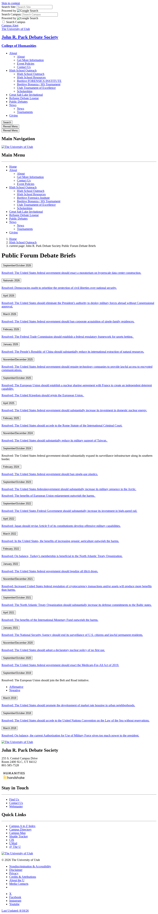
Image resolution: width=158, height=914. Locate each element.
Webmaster (16, 806)
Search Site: (9, 6)
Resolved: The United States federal (69, 489)
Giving (13, 115)
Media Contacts (18, 883)
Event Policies (25, 63)
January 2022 (10, 563)
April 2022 (8, 518)
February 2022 (11, 548)
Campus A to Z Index (22, 826)
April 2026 (8, 295)
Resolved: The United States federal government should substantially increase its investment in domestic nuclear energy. (74, 410)
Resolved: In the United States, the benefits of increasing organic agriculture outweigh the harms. (60, 541)
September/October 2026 (17, 265)
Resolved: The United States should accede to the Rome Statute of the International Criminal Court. (62, 425)
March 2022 (9, 533)
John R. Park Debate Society (30, 37)
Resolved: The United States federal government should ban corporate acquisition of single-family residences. (68, 321)
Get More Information (30, 60)
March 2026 (9, 314)
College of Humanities (19, 46)
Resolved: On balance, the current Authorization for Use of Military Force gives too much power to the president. (70, 735)
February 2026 (11, 329)
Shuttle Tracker (18, 836)
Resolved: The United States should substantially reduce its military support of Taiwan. (55, 440)
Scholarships (24, 91)
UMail (13, 843)
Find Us (14, 799)
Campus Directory (20, 829)
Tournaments (25, 112)
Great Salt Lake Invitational (26, 94)
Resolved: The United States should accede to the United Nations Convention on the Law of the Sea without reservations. (76, 720)
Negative (14, 690)
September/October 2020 (17, 658)
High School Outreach (23, 70)
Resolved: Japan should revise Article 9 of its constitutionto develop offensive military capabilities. (61, 525)
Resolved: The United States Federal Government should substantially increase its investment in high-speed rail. (69, 510)
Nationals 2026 (11, 280)
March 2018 (9, 728)
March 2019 (9, 698)
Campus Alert (10, 25)
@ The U (15, 846)
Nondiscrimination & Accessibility (30, 866)
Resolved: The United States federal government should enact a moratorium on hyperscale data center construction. (71, 272)
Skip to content (11, 3)
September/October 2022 (17, 503)
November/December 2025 (18, 359)
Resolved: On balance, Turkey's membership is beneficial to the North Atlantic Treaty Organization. (62, 556)
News (12, 105)
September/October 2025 (17, 378)
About (13, 53)
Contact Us (24, 67)
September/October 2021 (17, 597)
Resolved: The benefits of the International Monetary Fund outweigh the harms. (50, 620)
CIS (11, 840)
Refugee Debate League (24, 98)
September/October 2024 (17, 448)
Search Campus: (11, 14)
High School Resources (31, 77)
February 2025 (11, 418)
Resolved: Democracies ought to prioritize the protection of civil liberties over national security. (59, 287)
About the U (16, 880)
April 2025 (9, 403)
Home (13, 166)
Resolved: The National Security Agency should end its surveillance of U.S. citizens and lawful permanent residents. (72, 635)
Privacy (13, 873)
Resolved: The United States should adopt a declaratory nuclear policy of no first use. (53, 650)
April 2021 (8, 612)
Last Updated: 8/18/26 (15, 910)
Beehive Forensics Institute (33, 197)
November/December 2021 (18, 578)
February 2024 (11, 466)
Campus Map (17, 833)
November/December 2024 (18, 433)
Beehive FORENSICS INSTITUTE (39, 80)
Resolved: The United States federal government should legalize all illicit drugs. (50, 571)
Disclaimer (15, 870)
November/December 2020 (18, 642)
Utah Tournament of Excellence (36, 87)
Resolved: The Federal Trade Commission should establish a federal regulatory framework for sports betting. (68, 336)
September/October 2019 (17, 673)
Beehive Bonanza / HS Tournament (38, 84)
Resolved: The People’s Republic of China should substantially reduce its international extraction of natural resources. (73, 351)
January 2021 (10, 627)
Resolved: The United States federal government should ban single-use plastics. (50, 474)
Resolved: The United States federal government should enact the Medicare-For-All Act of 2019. (60, 665)
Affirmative (16, 686)
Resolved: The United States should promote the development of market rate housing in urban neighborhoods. (68, 705)
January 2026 (10, 344)
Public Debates (18, 101)
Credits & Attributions (22, 876)
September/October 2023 (17, 482)
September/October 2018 (17, 713)
